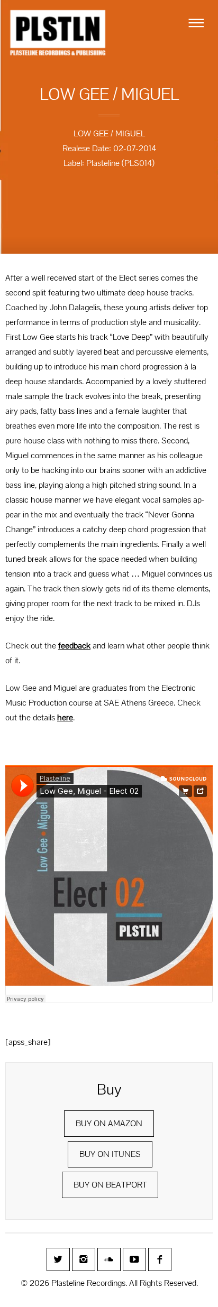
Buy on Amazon (109, 1123)
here (65, 717)
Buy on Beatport (110, 1184)
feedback (74, 645)
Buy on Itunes (110, 1154)
